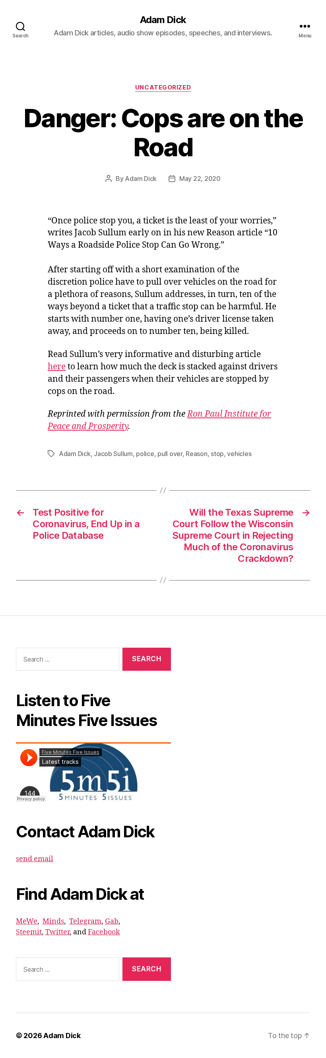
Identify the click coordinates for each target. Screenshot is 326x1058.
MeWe (26, 921)
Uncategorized (163, 87)
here (57, 366)
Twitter (57, 932)
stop (217, 454)
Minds (53, 921)
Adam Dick (163, 20)
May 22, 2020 (200, 178)
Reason (196, 454)
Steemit (29, 932)
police (145, 454)
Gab (111, 921)
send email (34, 859)
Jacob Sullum (113, 454)
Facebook (104, 932)
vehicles (239, 454)
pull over (169, 454)
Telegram (85, 921)
